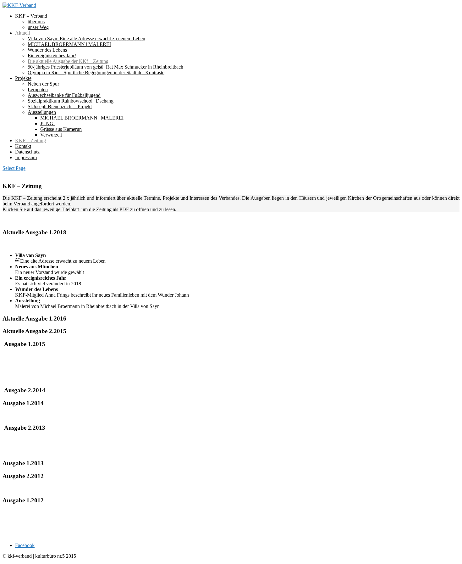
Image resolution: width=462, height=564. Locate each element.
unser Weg (38, 27)
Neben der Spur (43, 84)
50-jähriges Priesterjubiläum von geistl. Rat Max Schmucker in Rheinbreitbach (105, 67)
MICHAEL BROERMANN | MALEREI (69, 44)
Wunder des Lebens (47, 50)
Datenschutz (27, 151)
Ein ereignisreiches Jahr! (52, 55)
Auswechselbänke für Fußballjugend (64, 95)
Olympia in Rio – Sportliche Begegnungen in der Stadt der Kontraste (96, 72)
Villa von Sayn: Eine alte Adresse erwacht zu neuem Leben (86, 38)
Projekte (23, 78)
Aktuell (22, 33)
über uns (36, 21)
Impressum (26, 157)
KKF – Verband (31, 16)
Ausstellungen (42, 112)
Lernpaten (38, 89)
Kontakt (23, 146)
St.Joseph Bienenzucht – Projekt (60, 106)
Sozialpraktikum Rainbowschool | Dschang (70, 100)
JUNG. (47, 123)
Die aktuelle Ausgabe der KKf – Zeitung (68, 61)
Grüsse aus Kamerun (61, 129)
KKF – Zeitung (30, 140)
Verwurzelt (51, 134)
